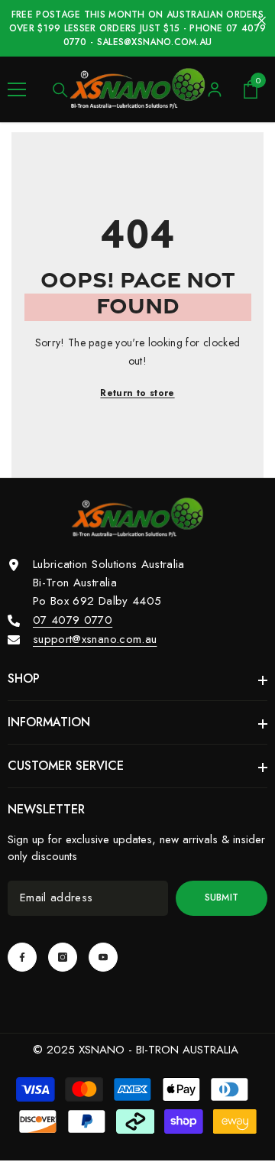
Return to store (137, 393)
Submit (222, 897)
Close (261, 21)
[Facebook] (22, 957)
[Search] (60, 90)
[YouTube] (103, 957)
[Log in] (214, 89)
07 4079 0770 (72, 620)
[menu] (17, 89)
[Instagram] (62, 957)
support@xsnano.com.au (95, 639)
